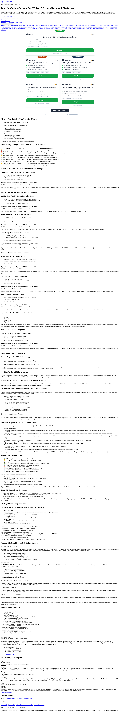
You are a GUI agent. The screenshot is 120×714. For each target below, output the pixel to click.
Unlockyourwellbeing (6, 1)
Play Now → (60, 50)
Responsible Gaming (39, 705)
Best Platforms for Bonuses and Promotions (93, 25)
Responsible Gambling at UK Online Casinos (80, 28)
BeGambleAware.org (73, 114)
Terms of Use (11, 705)
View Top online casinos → (8, 16)
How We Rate (29, 705)
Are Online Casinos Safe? (42, 28)
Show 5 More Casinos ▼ (60, 110)
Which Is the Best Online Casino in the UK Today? (67, 25)
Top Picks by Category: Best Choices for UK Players (40, 25)
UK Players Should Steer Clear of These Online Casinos (98, 27)
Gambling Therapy (26, 698)
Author (2, 2)
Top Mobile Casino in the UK (28, 27)
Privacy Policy (4, 705)
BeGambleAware (8, 698)
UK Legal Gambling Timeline (58, 28)
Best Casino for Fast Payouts (12, 27)
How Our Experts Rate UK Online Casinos (23, 28)
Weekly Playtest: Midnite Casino (45, 27)
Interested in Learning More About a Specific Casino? (69, 27)
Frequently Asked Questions (101, 28)
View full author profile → (7, 654)
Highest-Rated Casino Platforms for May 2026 (13, 25)
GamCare (17, 698)
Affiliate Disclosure (21, 705)
